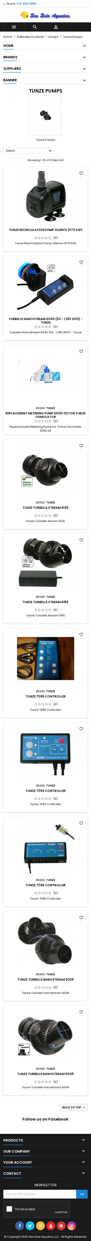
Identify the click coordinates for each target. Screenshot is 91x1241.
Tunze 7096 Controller (46, 885)
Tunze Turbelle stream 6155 (45, 602)
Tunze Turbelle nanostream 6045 (45, 1074)
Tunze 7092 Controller (46, 791)
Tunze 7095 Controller (46, 696)
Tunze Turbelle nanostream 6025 (45, 979)
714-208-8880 (26, 4)
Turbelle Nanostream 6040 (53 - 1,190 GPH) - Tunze (46, 321)
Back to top (74, 1107)
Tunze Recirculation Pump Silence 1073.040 (45, 230)
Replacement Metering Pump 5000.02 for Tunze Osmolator (45, 415)
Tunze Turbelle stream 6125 (45, 507)
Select (29, 151)
